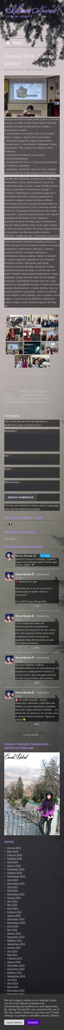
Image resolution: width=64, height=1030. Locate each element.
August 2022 (14, 897)
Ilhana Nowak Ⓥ (24, 574)
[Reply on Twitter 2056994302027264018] (17, 724)
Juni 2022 (12, 901)
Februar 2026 (14, 855)
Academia (23, 391)
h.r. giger (42, 398)
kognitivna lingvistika (17, 402)
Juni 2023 (12, 887)
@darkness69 (42, 574)
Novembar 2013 (16, 969)
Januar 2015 (14, 933)
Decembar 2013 (16, 965)
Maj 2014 (12, 954)
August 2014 (14, 947)
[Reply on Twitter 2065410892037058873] (17, 647)
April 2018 (12, 926)
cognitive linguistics (33, 395)
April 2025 (12, 862)
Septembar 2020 (16, 922)
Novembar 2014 (16, 936)
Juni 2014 (12, 951)
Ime (7, 455)
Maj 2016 (12, 929)
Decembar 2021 (16, 919)
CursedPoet (36, 69)
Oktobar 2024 (14, 872)
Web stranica (11, 482)
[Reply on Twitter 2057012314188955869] (17, 682)
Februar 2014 (14, 958)
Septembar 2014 (16, 944)
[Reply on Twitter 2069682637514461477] (17, 606)
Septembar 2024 (16, 876)
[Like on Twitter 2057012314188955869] (29, 682)
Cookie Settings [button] (14, 1022)
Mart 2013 (12, 986)
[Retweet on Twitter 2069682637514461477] (23, 606)
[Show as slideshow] (32, 373)
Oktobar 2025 (14, 858)
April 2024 (12, 879)
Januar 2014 (14, 961)
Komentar (10, 430)
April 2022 (12, 908)
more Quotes (9, 538)
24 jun (18, 578)
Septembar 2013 (16, 976)
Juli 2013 (12, 979)
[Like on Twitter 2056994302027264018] (29, 724)
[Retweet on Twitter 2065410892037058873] (23, 647)
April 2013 (12, 983)
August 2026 (14, 847)
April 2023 (12, 890)
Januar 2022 (14, 915)
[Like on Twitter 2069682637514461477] (29, 606)
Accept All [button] (33, 1022)
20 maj (18, 661)
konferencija (38, 402)
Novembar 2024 (16, 869)
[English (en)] (5, 523)
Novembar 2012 (16, 993)
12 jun (18, 619)
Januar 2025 (14, 865)
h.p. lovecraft (28, 398)
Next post (52, 408)
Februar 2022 (14, 912)
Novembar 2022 (16, 894)
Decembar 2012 (16, 990)
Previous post (14, 408)
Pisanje (8, 395)
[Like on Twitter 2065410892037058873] (29, 647)
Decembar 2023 (16, 883)
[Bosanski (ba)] (10, 523)
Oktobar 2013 (14, 972)
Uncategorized (39, 391)
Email (8, 468)
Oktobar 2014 (14, 940)
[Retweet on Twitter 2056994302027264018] (23, 724)
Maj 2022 (12, 904)
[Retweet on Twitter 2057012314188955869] (23, 682)
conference (11, 398)
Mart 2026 (12, 851)
